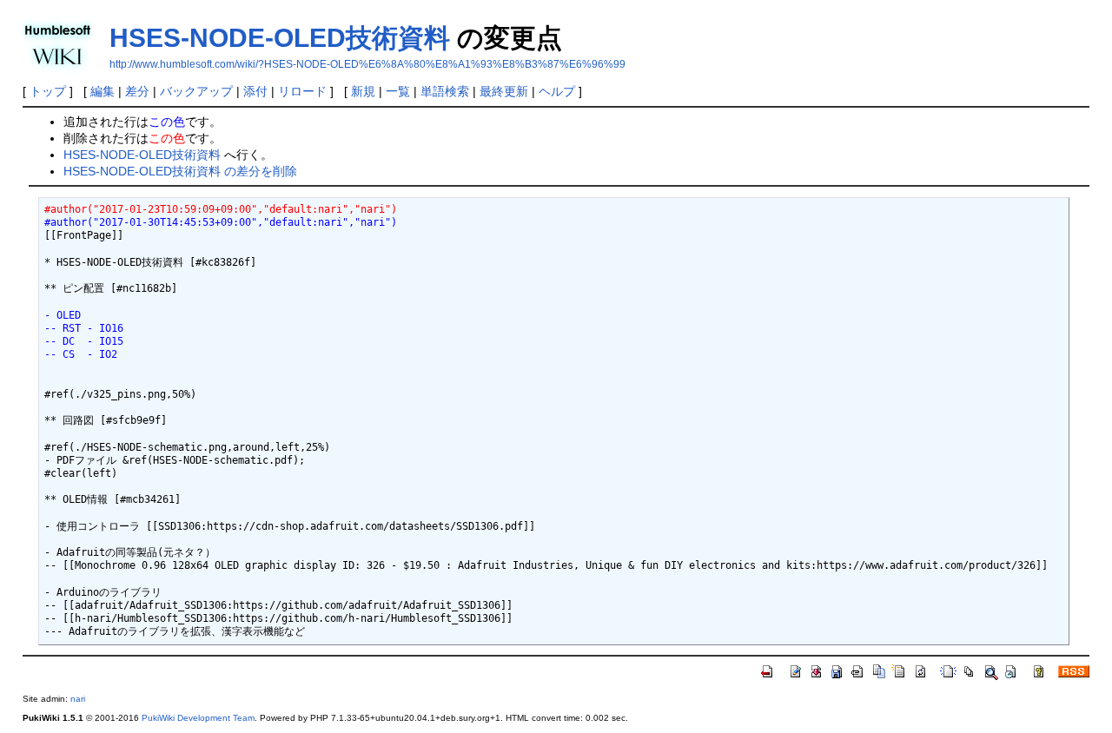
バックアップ (196, 91)
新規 (363, 91)
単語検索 (444, 91)
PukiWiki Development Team (198, 718)
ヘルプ (557, 91)
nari (77, 698)
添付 (255, 91)
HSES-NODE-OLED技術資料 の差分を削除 (180, 171)
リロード (302, 91)
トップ (48, 91)
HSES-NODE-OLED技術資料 (279, 37)
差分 (137, 91)
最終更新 (504, 91)
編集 (102, 91)
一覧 (398, 91)
